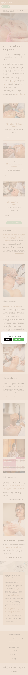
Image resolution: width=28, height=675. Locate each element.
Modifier (8, 339)
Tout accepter (18, 339)
